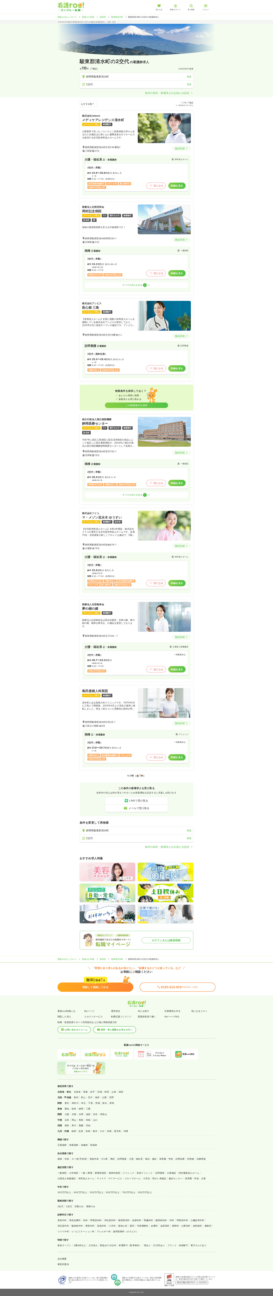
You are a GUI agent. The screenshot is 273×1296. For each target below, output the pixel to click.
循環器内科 (124, 1220)
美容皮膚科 (75, 1220)
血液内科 (136, 1220)
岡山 (74, 1119)
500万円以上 (96, 1192)
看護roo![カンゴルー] (67, 17)
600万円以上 (113, 1192)
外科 (172, 1220)
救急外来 (94, 1158)
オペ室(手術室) (79, 1158)
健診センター (175, 1178)
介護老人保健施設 (67, 1178)
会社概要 (62, 1258)
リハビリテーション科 (82, 1231)
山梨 (104, 1097)
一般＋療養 (86, 1173)
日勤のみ (79, 1206)
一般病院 (62, 1173)
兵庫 (81, 1114)
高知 (88, 1125)
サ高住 (146, 1178)
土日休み (93, 1245)
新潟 (76, 1097)
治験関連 (201, 1158)
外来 (67, 1158)
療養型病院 (100, 1173)
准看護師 (73, 1145)
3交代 (69, 1206)
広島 (67, 1119)
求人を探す (143, 1011)
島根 (88, 1119)
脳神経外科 (77, 1225)
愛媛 (81, 1125)
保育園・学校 (166, 1158)
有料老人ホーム (86, 1178)
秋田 (106, 1091)
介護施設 (171, 1173)
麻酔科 (208, 1225)
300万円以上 (64, 1192)
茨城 (97, 1103)
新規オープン (64, 1245)
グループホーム (133, 1178)
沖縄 (126, 1131)
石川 (90, 1097)
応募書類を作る (172, 1011)
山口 (95, 1119)
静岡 (81, 1108)
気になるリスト (199, 1011)
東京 (67, 1103)
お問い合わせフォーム (76, 1029)
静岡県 (103, 17)
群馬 (111, 1103)
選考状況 (115, 1011)
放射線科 (197, 1225)
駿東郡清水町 (117, 17)
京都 (74, 1114)
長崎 (88, 1131)
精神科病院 (114, 1173)
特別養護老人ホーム (189, 1173)
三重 (88, 1108)
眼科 (132, 1225)
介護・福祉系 (136, 1158)
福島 (121, 1091)
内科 (85, 1220)
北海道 (77, 1091)
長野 (111, 1097)
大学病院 (73, 1173)
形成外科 (101, 1225)
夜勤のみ (90, 1206)
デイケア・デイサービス (109, 1178)
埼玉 (83, 1103)
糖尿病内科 (161, 1220)
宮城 (99, 1091)
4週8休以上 (80, 1245)
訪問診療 (180, 1158)
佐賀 (81, 1131)
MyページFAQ (171, 1016)
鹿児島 (117, 1131)
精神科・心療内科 (181, 1225)
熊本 (95, 1131)
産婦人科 (122, 1225)
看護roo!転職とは (67, 1011)
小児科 (112, 1225)
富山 (83, 1097)
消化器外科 (63, 1225)
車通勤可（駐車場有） (130, 1245)
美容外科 (62, 1220)
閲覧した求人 (64, 1016)
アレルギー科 (104, 1231)
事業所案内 (63, 1264)
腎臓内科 (148, 1220)
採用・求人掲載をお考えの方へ (117, 1029)
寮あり (147, 1245)
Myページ (89, 1011)
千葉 (90, 1103)
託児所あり (159, 1245)
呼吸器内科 (96, 1220)
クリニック (128, 1173)
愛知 (67, 1108)
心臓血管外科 (197, 1220)
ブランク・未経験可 (177, 1245)
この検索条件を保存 (136, 405)
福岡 (73, 1131)
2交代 (60, 1206)
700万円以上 (129, 1192)
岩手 (92, 1091)
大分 (102, 1131)
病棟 (60, 1158)
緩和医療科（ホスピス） (125, 1231)
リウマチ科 (63, 1231)
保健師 (84, 1145)
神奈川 (75, 1103)
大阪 (67, 1114)
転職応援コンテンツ (121, 1016)
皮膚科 (154, 1225)
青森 (85, 1091)
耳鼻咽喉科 (142, 1225)
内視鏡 (190, 1158)
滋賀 (88, 1114)
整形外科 (90, 1225)
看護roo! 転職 (88, 17)
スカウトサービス (93, 1016)
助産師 (93, 1145)
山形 (114, 1091)
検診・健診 (151, 1158)
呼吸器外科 (182, 1220)
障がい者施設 (159, 1178)
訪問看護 (122, 1158)
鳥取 (81, 1119)
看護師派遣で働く (147, 1016)
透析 (112, 1158)
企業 (203, 1178)
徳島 (67, 1125)
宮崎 (109, 1131)
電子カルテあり (198, 1245)
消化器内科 (110, 1220)
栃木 (104, 1103)
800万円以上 (145, 1192)
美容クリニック (145, 1173)
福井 (97, 1097)
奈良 (95, 1114)
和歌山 (103, 1114)
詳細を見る (177, 185)
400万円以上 (80, 1192)
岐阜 (74, 1108)
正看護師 (62, 1145)
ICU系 (104, 1158)
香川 (74, 1125)
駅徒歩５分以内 (108, 1245)
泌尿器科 (165, 1225)
